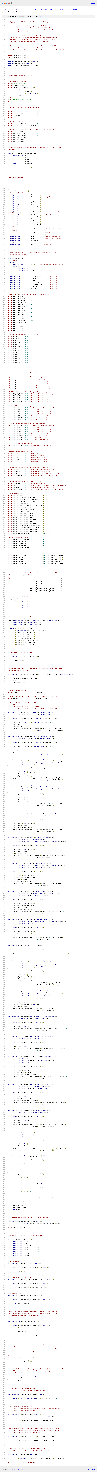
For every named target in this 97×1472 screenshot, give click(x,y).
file (40, 16)
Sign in (93, 3)
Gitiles (11, 1469)
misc (69, 9)
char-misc (35, 9)
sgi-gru (75, 9)
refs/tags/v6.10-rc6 (48, 9)
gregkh (26, 9)
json (93, 1469)
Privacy (16, 1469)
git (21, 9)
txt (89, 1469)
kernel (15, 9)
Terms (22, 1469)
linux (4, 9)
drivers (62, 9)
